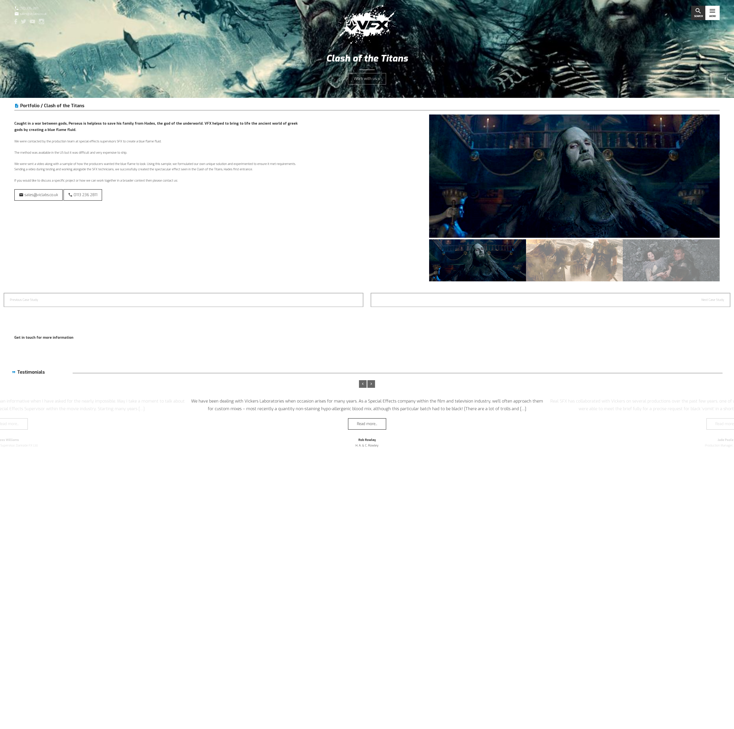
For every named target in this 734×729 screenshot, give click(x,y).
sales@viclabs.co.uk (30, 14)
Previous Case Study (24, 300)
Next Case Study (713, 300)
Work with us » (367, 78)
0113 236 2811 (82, 194)
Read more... (367, 423)
